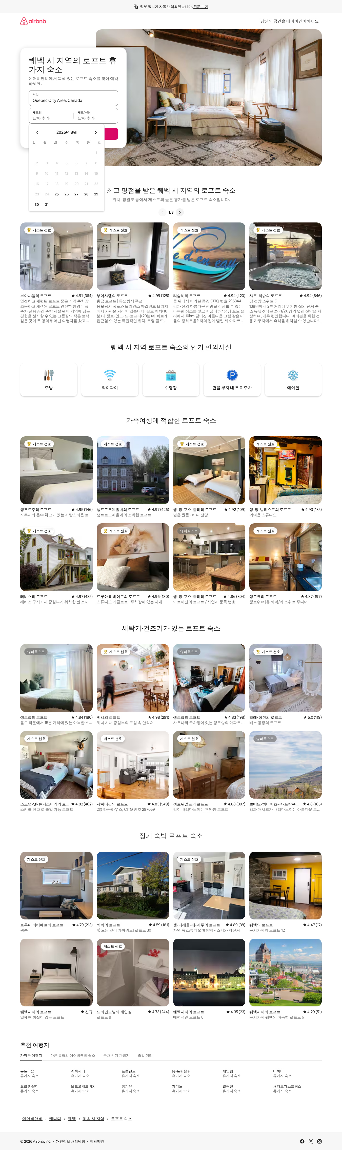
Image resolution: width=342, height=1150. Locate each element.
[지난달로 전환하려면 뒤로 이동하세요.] (37, 132)
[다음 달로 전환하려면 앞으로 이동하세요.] (95, 132)
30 (37, 204)
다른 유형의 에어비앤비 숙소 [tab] (72, 1055)
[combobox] (73, 100)
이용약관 (97, 1141)
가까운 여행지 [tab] (31, 1055)
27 (76, 194)
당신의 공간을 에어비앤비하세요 (289, 21)
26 (67, 194)
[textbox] (51, 118)
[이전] (162, 212)
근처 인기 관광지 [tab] (116, 1055)
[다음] (180, 212)
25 (57, 194)
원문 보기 (200, 6)
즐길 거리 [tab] (145, 1055)
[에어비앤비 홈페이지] (33, 21)
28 (86, 194)
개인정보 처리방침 (70, 1141)
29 (96, 194)
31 (47, 204)
